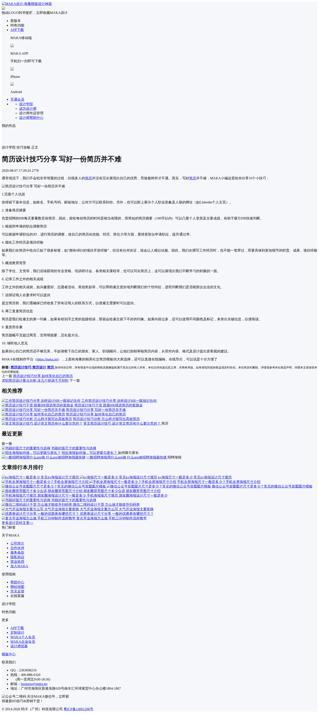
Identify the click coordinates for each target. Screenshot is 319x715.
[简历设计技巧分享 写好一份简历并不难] (33, 410)
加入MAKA (19, 566)
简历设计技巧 (21, 367)
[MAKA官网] (27, 4)
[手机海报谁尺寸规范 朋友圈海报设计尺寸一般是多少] (44, 495)
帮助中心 (17, 582)
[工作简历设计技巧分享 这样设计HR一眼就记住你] (41, 400)
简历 (88, 178)
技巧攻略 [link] (23, 147)
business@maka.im (34, 684)
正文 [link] (34, 147)
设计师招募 (19, 646)
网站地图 (17, 587)
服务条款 (17, 552)
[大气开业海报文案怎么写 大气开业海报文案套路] (41, 509)
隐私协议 (17, 557)
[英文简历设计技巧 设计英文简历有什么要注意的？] (42, 423)
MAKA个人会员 (22, 637)
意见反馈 (17, 591)
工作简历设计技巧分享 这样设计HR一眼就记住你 (119, 400)
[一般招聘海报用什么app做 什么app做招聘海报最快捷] (44, 457)
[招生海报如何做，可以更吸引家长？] (31, 453)
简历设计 (39, 367)
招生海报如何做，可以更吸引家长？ (90, 453)
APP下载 (17, 30)
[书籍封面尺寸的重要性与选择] (26, 448)
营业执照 (17, 561)
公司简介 (17, 543)
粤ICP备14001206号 (78, 709)
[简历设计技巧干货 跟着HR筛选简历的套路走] (38, 405)
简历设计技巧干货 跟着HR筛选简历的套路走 (108, 405)
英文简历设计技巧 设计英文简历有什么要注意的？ (122, 423)
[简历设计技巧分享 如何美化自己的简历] (33, 414)
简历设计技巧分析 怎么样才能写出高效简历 (106, 419)
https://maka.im (47, 359)
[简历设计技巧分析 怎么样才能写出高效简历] (37, 419)
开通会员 (17, 99)
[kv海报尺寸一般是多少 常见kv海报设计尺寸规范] (79, 477)
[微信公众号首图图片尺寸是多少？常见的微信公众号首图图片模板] (106, 486)
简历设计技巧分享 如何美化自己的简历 (43, 376)
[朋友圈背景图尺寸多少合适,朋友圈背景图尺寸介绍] (42, 491)
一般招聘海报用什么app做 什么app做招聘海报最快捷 (127, 457)
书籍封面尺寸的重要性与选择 (73, 448)
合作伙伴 (17, 548)
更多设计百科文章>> (17, 523)
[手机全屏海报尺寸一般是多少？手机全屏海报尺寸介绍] (89, 482)
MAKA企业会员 (22, 641)
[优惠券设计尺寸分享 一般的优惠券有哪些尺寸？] (41, 513)
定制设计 (17, 632)
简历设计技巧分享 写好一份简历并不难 (96, 410)
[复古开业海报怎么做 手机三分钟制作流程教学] (39, 518)
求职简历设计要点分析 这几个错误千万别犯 (35, 380)
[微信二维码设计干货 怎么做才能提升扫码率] (37, 504)
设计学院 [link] (9, 147)
